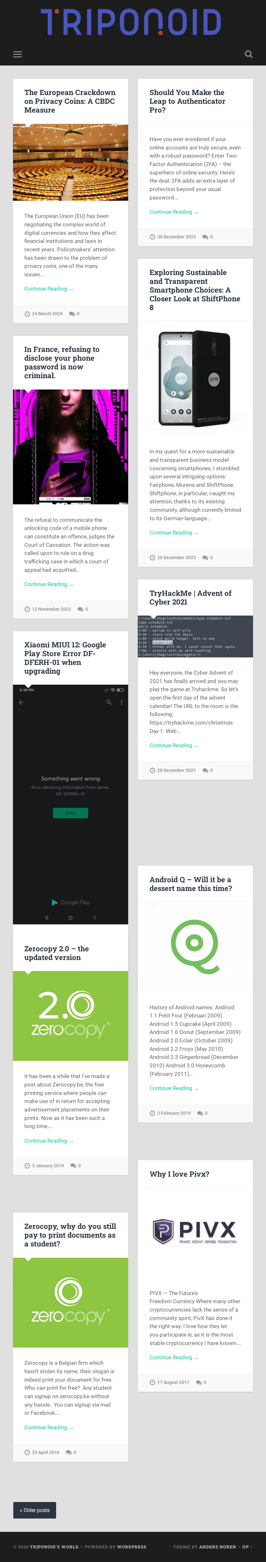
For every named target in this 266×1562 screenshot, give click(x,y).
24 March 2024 (47, 314)
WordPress (132, 1546)
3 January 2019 (48, 1166)
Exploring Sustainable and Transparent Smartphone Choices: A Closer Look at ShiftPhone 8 (195, 289)
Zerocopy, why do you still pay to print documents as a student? (70, 1234)
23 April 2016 (45, 1452)
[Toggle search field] (249, 54)
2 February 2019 (174, 1113)
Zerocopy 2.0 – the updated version (56, 952)
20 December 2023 (176, 557)
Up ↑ (247, 1546)
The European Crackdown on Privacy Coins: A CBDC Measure (69, 100)
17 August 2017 (173, 1382)
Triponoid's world (54, 1546)
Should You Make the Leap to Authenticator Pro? (187, 100)
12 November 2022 (51, 609)
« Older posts (35, 1510)
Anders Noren (217, 1546)
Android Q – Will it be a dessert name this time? (191, 883)
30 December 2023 (176, 237)
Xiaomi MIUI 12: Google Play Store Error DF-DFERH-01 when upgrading (65, 658)
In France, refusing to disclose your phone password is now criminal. (62, 362)
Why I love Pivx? (179, 1174)
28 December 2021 (176, 770)
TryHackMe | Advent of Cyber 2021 (191, 597)
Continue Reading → (49, 288)
